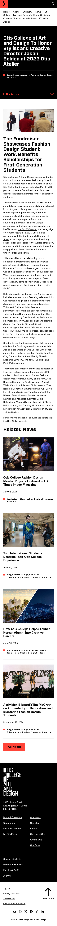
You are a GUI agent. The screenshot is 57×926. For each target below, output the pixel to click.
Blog (22, 499)
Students (11, 501)
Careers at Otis (37, 834)
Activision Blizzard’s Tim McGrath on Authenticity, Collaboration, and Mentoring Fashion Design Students (28, 710)
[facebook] (31, 911)
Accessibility (9, 898)
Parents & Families (13, 864)
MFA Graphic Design (25, 653)
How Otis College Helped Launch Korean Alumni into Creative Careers (26, 632)
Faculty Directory (12, 828)
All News (14, 746)
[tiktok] (36, 911)
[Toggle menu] (47, 4)
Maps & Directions (12, 817)
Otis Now (27, 11)
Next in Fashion (15, 232)
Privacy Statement (11, 893)
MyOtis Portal (10, 834)
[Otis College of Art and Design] (4, 4)
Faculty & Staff (10, 870)
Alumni (7, 875)
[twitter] (25, 911)
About (16, 11)
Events (33, 828)
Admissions (13, 499)
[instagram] (20, 911)
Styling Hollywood (27, 229)
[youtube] (14, 911)
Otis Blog (35, 822)
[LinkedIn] (42, 911)
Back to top (48, 898)
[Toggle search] (53, 4)
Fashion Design (33, 499)
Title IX (6, 889)
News (38, 11)
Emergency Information (14, 903)
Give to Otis (36, 839)
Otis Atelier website (17, 420)
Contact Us (9, 822)
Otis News (35, 817)
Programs (47, 499)
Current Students (12, 858)
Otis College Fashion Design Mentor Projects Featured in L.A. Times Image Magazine (26, 480)
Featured (34, 650)
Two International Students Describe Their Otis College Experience (22, 556)
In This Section (11, 94)
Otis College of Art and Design (18, 176)
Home (6, 11)
